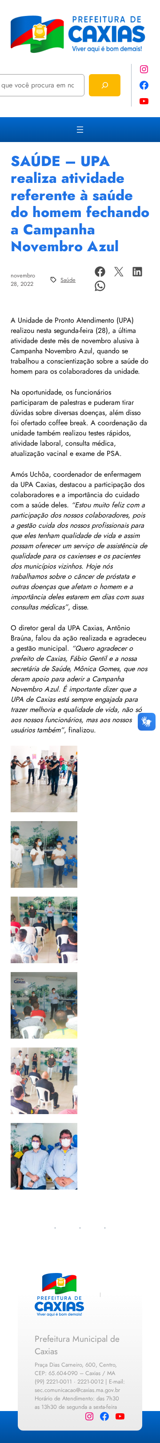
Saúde (68, 280)
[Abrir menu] (80, 129)
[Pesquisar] (104, 85)
